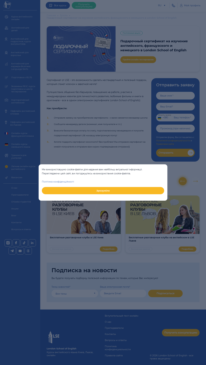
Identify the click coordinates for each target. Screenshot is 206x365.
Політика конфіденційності (58, 181)
